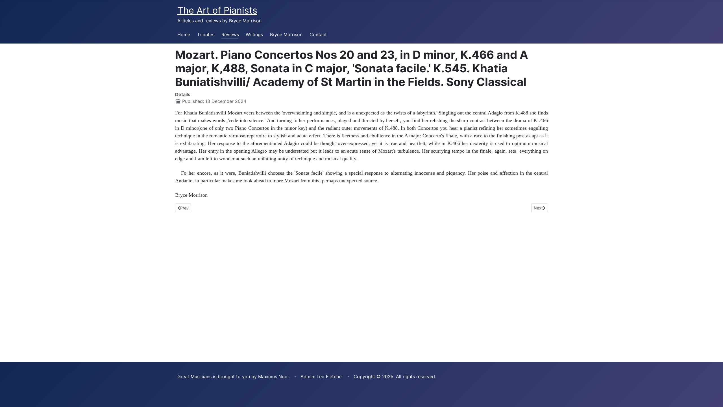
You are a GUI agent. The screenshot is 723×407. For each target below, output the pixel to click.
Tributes (205, 34)
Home (183, 34)
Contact (318, 34)
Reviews (230, 34)
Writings (254, 34)
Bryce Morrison (286, 34)
